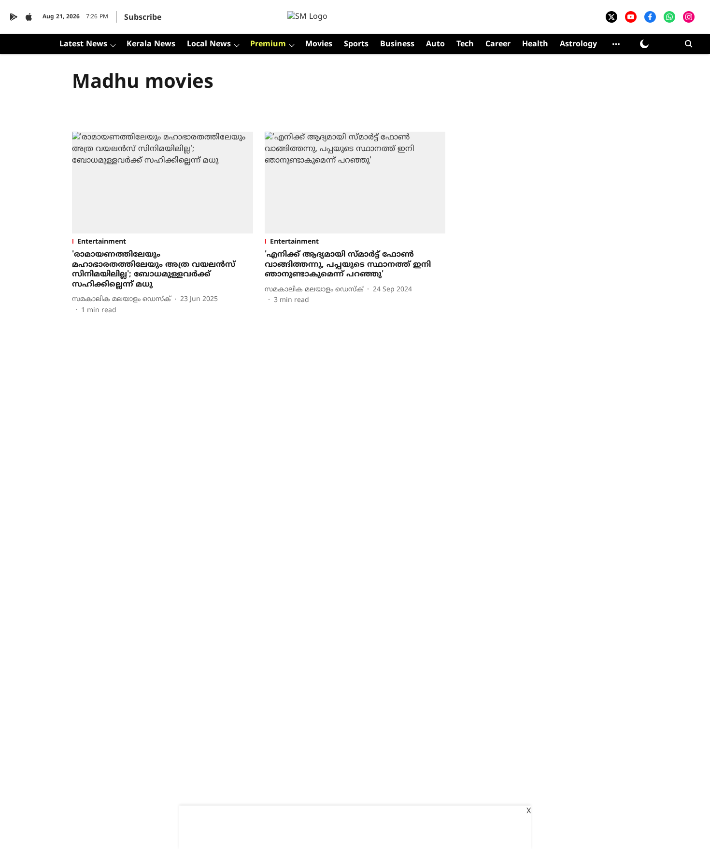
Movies (318, 44)
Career (498, 44)
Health (535, 44)
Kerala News (151, 44)
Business (397, 44)
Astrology (578, 44)
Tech (465, 44)
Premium (268, 44)
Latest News (83, 44)
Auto (435, 44)
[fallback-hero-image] (162, 182)
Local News (209, 44)
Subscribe (142, 18)
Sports (356, 44)
